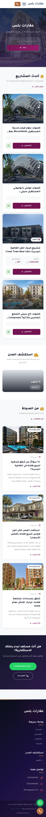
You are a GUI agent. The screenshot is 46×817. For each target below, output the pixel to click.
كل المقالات (39, 419)
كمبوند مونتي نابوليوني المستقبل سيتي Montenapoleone (26, 192)
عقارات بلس (36, 3)
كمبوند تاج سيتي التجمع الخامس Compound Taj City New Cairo (24, 318)
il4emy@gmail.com (31, 790)
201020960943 (32, 784)
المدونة (39, 744)
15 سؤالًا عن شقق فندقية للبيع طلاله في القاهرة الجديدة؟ (25, 466)
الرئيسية (39, 730)
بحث (24, 48)
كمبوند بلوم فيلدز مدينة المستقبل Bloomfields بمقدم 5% (23, 131)
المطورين (38, 739)
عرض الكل (39, 87)
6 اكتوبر (39, 760)
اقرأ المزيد (36, 486)
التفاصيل (28, 146)
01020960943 (32, 778)
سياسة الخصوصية (23, 813)
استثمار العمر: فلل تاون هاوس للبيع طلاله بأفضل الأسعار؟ (25, 534)
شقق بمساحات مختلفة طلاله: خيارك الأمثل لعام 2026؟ (26, 602)
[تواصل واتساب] (40, 802)
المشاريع (38, 734)
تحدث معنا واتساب (22, 666)
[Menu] (24, 4)
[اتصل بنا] (40, 811)
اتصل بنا (21, 676)
